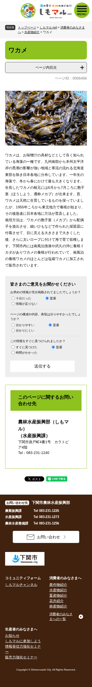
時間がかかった (26, 352)
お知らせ (12, 636)
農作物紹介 (58, 585)
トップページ (27, 27)
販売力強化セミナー (21, 657)
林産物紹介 (58, 606)
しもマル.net (48, 27)
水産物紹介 (32, 32)
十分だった (23, 298)
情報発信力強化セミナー (23, 649)
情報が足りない (26, 304)
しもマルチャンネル (21, 585)
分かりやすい (25, 325)
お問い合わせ (48, 537)
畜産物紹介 (58, 595)
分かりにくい (25, 330)
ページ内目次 (46, 67)
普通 (53, 298)
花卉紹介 (56, 601)
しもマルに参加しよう (23, 641)
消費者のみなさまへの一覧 (61, 616)
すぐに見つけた (26, 347)
